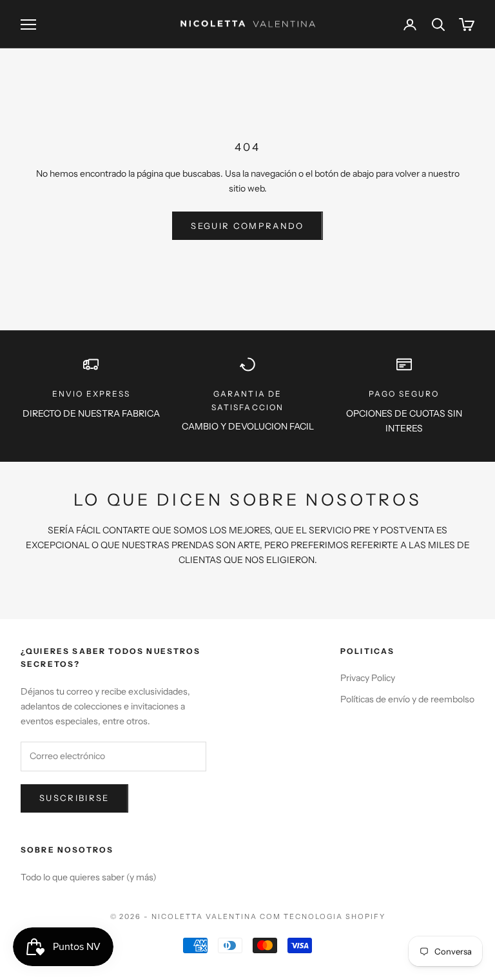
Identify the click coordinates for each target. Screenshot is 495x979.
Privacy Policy (367, 678)
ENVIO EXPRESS (91, 394)
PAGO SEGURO (404, 394)
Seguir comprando (247, 226)
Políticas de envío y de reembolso (407, 699)
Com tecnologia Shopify (322, 916)
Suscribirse (74, 798)
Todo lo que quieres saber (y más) (89, 877)
